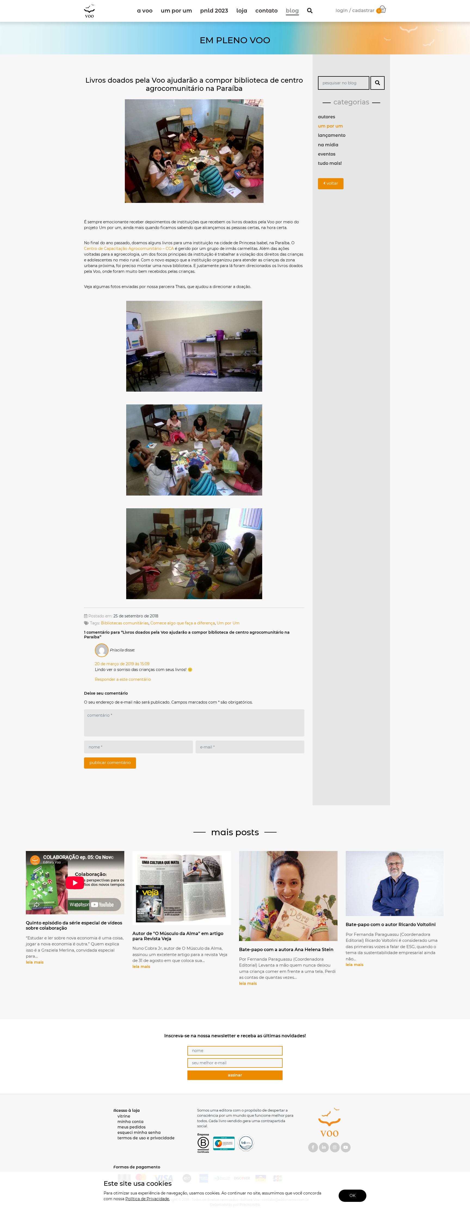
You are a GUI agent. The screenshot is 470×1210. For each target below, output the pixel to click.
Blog (292, 10)
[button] (310, 11)
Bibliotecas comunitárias (125, 623)
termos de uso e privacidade (146, 1137)
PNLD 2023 (214, 10)
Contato (266, 10)
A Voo (145, 10)
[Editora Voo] (89, 11)
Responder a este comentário (123, 679)
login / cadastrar (355, 10)
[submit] (377, 83)
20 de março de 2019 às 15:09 (122, 663)
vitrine (124, 1116)
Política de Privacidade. (147, 1198)
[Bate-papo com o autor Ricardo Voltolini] (395, 884)
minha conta (131, 1121)
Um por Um (228, 623)
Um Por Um (176, 10)
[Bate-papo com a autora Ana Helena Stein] (288, 896)
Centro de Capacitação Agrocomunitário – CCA (129, 248)
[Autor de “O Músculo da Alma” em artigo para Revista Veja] (181, 888)
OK (352, 1195)
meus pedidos (132, 1127)
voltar (332, 183)
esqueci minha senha (139, 1132)
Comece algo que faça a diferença (182, 623)
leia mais (35, 962)
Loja (241, 10)
